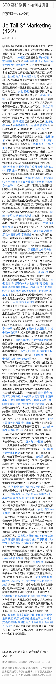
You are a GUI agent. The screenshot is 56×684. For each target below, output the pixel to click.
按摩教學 (16, 494)
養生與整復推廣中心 (22, 400)
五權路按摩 (27, 543)
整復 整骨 (38, 144)
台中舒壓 (7, 328)
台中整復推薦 (20, 125)
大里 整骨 (13, 486)
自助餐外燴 (17, 430)
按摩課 (39, 456)
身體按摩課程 (26, 215)
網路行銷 (43, 272)
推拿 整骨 (7, 226)
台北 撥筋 (43, 509)
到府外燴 (38, 562)
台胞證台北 (30, 76)
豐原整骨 (7, 61)
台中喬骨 (16, 543)
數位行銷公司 (15, 76)
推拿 (14, 170)
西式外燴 (7, 558)
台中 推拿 (46, 618)
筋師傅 (12, 614)
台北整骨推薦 (34, 283)
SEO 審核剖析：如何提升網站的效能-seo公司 (28, 9)
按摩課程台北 (9, 595)
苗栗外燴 (31, 328)
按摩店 (45, 595)
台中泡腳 (26, 422)
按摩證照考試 (33, 177)
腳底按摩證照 (23, 339)
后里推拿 (26, 403)
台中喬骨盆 (45, 249)
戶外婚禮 (44, 57)
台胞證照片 (14, 290)
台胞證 (46, 426)
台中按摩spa (9, 185)
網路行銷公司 (25, 622)
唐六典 (29, 441)
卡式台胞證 (43, 580)
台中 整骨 (18, 166)
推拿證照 (26, 539)
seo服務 (7, 170)
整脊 (15, 215)
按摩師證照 (14, 422)
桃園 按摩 (13, 618)
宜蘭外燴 (38, 354)
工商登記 (23, 535)
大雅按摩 (48, 449)
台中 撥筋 (18, 302)
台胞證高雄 (38, 396)
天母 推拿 (34, 125)
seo (32, 65)
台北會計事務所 (40, 339)
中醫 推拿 (48, 223)
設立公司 (48, 106)
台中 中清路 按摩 (33, 61)
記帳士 (46, 283)
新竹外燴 (25, 486)
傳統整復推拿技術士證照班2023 (26, 287)
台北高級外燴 (18, 283)
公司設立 (30, 302)
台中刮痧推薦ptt (30, 351)
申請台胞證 (14, 181)
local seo (40, 129)
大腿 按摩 (16, 358)
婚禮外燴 (7, 166)
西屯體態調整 (18, 65)
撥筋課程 (45, 125)
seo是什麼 (45, 400)
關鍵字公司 (31, 166)
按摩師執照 (46, 351)
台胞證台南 (34, 595)
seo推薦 (20, 57)
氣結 (36, 400)
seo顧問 (26, 358)
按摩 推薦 (18, 121)
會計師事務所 (39, 539)
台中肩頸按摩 (13, 234)
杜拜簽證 (47, 181)
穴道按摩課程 (13, 396)
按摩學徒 (18, 558)
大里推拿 (42, 328)
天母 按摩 (46, 140)
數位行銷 (35, 486)
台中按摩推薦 (45, 166)
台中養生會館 (28, 580)
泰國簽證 (26, 234)
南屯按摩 (36, 181)
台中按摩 (26, 396)
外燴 (18, 403)
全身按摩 (35, 618)
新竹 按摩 (18, 498)
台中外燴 (30, 498)
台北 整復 (23, 91)
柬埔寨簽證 (14, 539)
